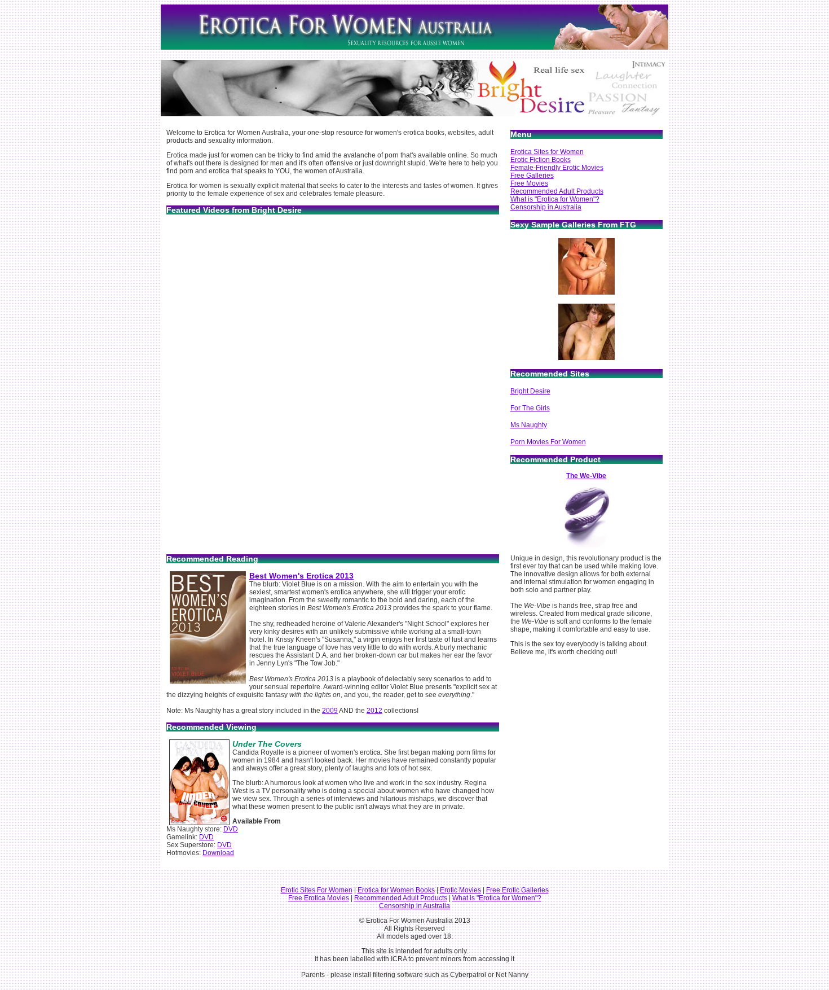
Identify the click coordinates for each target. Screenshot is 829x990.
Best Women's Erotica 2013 (301, 575)
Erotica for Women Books (396, 890)
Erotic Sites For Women (316, 890)
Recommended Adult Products (556, 191)
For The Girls (530, 408)
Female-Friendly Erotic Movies (556, 168)
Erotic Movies (460, 890)
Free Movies (529, 183)
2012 (374, 711)
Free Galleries (532, 175)
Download (218, 853)
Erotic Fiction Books (540, 160)
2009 (330, 711)
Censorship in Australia (545, 207)
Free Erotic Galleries (517, 890)
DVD (230, 829)
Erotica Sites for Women (547, 152)
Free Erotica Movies (318, 898)
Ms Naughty (528, 425)
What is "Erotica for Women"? (554, 199)
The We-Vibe (586, 476)
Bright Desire (530, 391)
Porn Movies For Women (548, 442)
